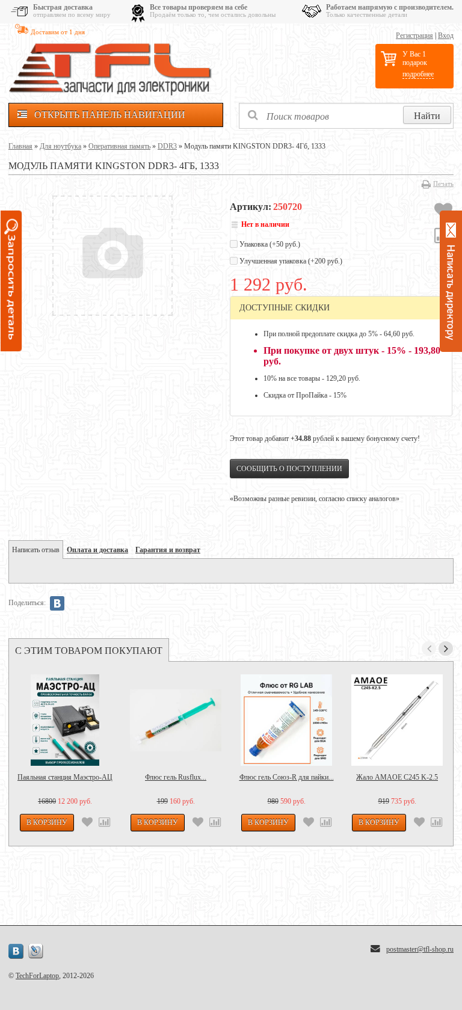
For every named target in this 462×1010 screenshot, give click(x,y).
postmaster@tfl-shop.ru (420, 949)
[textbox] (346, 116)
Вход (446, 35)
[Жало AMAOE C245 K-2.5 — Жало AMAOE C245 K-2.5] (397, 720)
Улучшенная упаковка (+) (290, 261)
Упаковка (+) (269, 244)
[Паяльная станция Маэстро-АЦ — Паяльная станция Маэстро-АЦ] (65, 720)
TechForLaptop (37, 976)
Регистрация (414, 35)
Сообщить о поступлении (289, 468)
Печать (443, 183)
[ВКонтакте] (57, 603)
